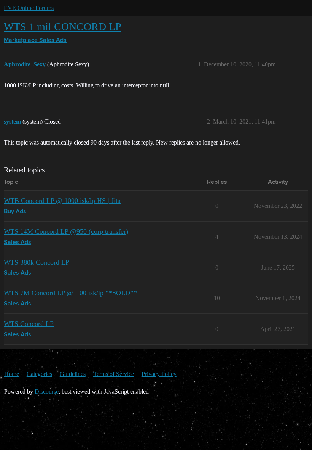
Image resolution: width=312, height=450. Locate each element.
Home (11, 374)
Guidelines (73, 374)
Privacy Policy (159, 374)
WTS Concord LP (29, 324)
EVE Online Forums (29, 8)
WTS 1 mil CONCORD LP (62, 26)
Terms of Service (113, 374)
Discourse (47, 391)
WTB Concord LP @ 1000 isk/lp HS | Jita (62, 200)
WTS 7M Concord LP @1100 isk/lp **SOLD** (70, 293)
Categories (39, 374)
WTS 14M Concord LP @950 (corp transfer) (66, 231)
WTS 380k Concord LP (36, 262)
